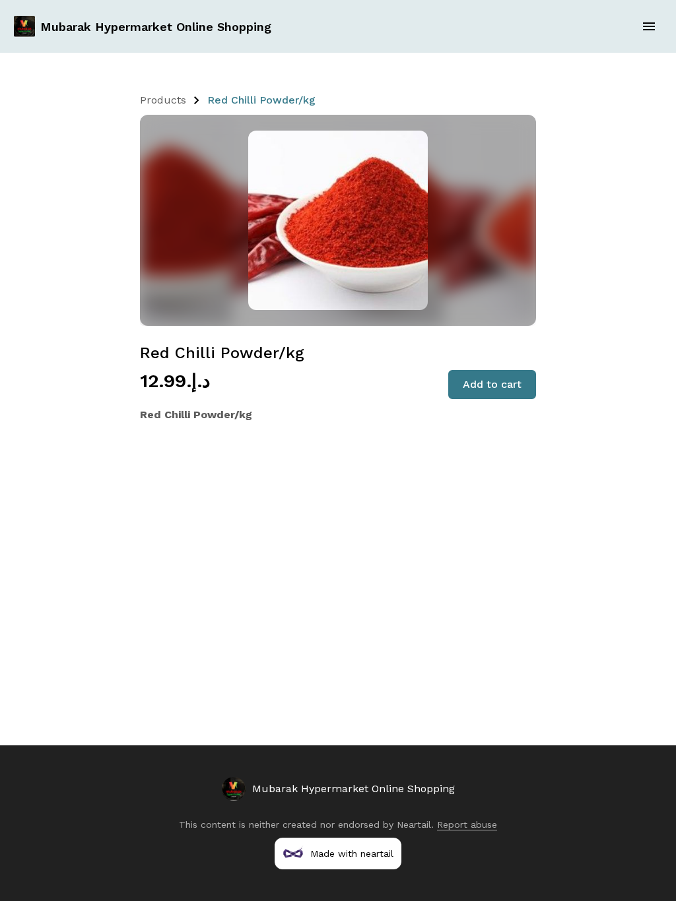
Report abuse (467, 824)
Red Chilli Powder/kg (261, 100)
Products (163, 100)
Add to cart (492, 384)
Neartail (414, 824)
